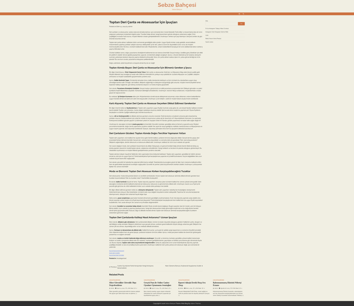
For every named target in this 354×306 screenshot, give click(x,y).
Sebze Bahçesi (177, 5)
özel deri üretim (114, 253)
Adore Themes (196, 303)
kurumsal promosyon (116, 251)
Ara (206, 21)
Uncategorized (121, 258)
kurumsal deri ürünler (116, 255)
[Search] (243, 13)
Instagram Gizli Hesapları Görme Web (216, 32)
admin (130, 26)
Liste (206, 35)
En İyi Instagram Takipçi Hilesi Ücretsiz (217, 28)
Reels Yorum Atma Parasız (213, 38)
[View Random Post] (239, 14)
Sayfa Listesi (209, 42)
